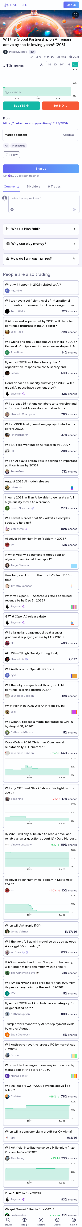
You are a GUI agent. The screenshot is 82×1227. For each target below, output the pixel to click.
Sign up (71, 4)
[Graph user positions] (41, 65)
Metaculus (18, 145)
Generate (68, 134)
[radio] (49, 64)
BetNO (58, 105)
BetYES (19, 105)
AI (6, 145)
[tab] (11, 187)
